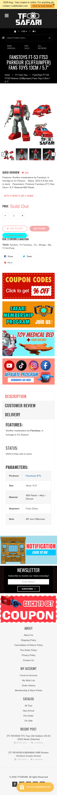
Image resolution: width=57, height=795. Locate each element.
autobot (14, 244)
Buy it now (39, 228)
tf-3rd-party (8, 248)
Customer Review (20, 405)
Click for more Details (42, 6)
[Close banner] (54, 4)
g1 (35, 244)
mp (50, 244)
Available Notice (15, 235)
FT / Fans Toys (21, 75)
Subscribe (27, 589)
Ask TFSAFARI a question (15, 238)
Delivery (12, 414)
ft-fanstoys (26, 244)
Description (15, 396)
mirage (42, 244)
